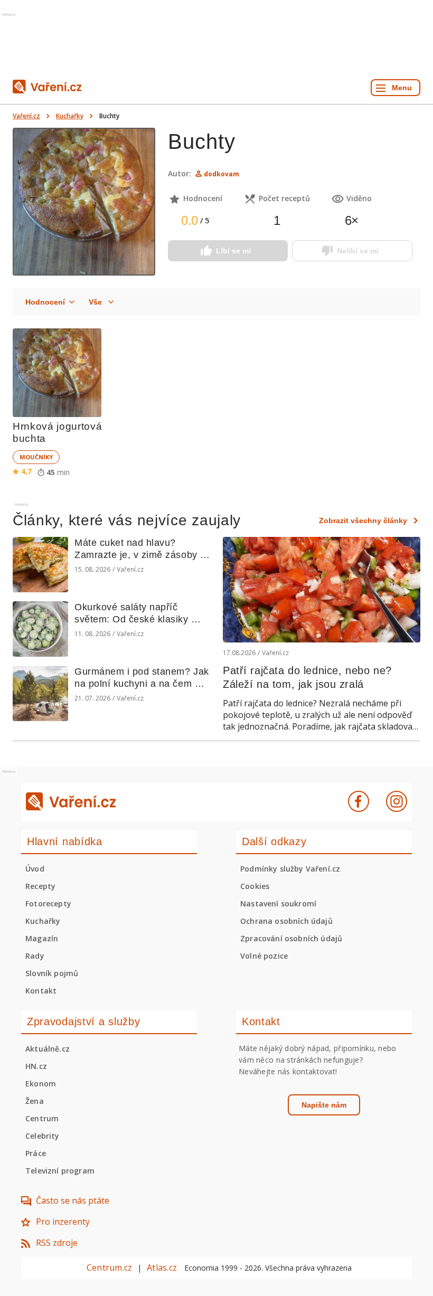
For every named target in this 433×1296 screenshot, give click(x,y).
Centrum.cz (109, 1267)
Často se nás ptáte (72, 1200)
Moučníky (36, 457)
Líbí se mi (233, 251)
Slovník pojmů (51, 973)
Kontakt (41, 991)
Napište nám (324, 1105)
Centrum (42, 1118)
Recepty (40, 886)
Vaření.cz (26, 115)
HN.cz (36, 1066)
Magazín (41, 938)
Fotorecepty (48, 903)
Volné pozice (264, 956)
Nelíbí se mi (358, 251)
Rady (34, 956)
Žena (34, 1101)
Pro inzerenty (63, 1221)
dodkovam (221, 173)
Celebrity (42, 1136)
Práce (35, 1153)
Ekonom (40, 1084)
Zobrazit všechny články (363, 520)
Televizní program (60, 1171)
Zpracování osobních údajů (291, 938)
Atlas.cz (162, 1267)
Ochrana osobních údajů (286, 921)
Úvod (34, 869)
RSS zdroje (57, 1242)
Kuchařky (69, 115)
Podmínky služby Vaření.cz (290, 869)
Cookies (254, 886)
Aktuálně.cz (47, 1049)
